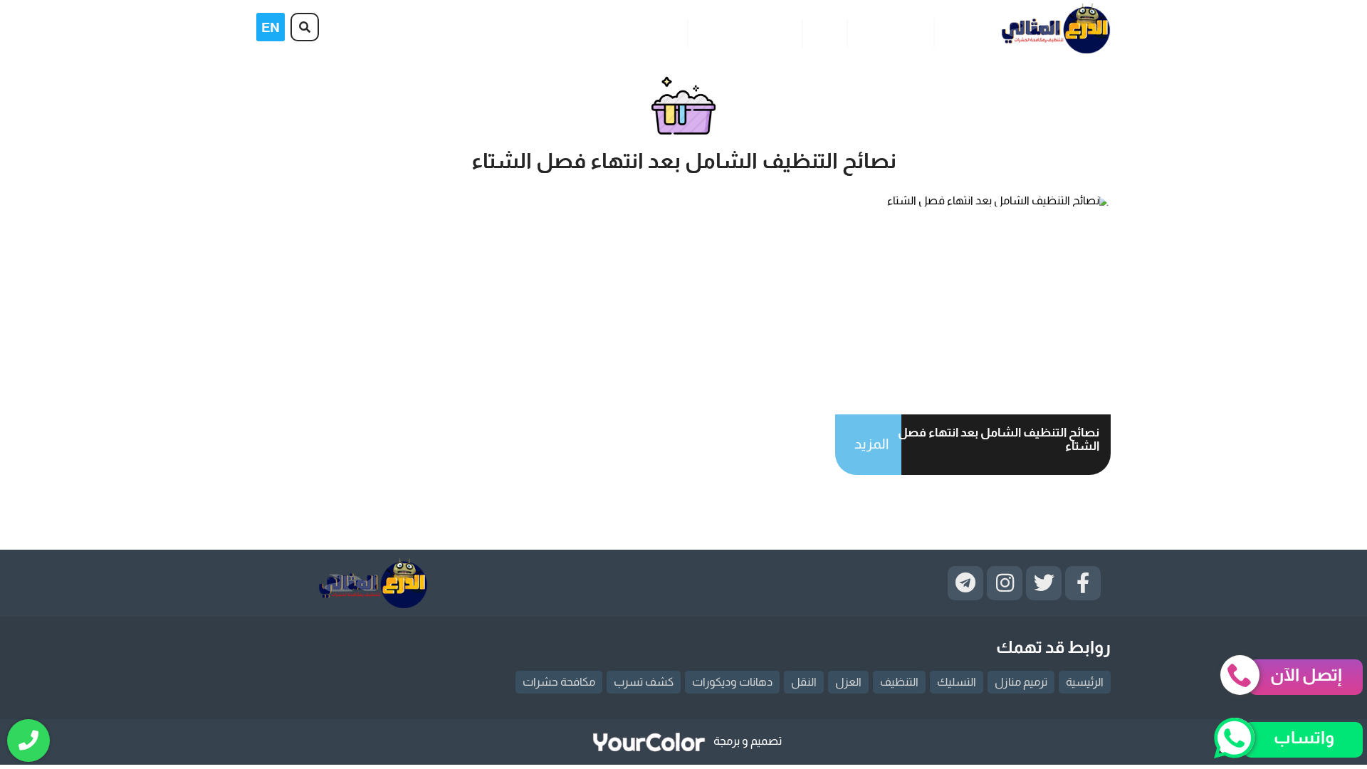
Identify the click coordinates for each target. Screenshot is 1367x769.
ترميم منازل (1021, 682)
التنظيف (899, 682)
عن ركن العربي (890, 31)
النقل (804, 682)
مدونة (824, 31)
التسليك (956, 682)
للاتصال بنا (654, 31)
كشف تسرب (644, 682)
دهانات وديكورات (732, 682)
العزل (848, 682)
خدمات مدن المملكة (744, 31)
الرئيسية (962, 31)
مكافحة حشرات (559, 682)
